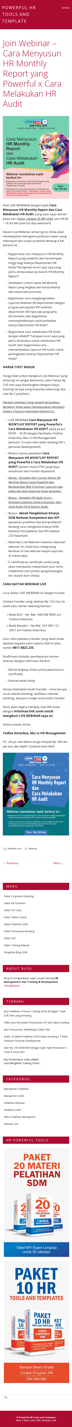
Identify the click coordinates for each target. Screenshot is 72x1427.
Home (18, 1420)
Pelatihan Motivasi (14, 1103)
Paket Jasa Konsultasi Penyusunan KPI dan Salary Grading (36, 1022)
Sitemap (46, 1420)
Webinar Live (14, 848)
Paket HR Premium (14, 903)
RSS (38, 1420)
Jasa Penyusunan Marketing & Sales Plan (27, 1029)
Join (33, 1420)
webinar (33, 848)
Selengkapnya (11, 985)
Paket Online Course (15, 917)
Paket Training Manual (16, 945)
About (26, 1420)
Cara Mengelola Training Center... (22, 1063)
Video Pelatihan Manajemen (20, 1117)
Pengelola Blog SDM (15, 952)
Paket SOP (10, 938)
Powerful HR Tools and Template (19, 14)
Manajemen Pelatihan (16, 1089)
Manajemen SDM (14, 1096)
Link (54, 1420)
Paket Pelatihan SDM (16, 924)
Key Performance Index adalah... (22, 1059)
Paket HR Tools (12, 910)
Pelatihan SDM (12, 1110)
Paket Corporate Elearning (19, 896)
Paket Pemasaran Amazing (19, 931)
